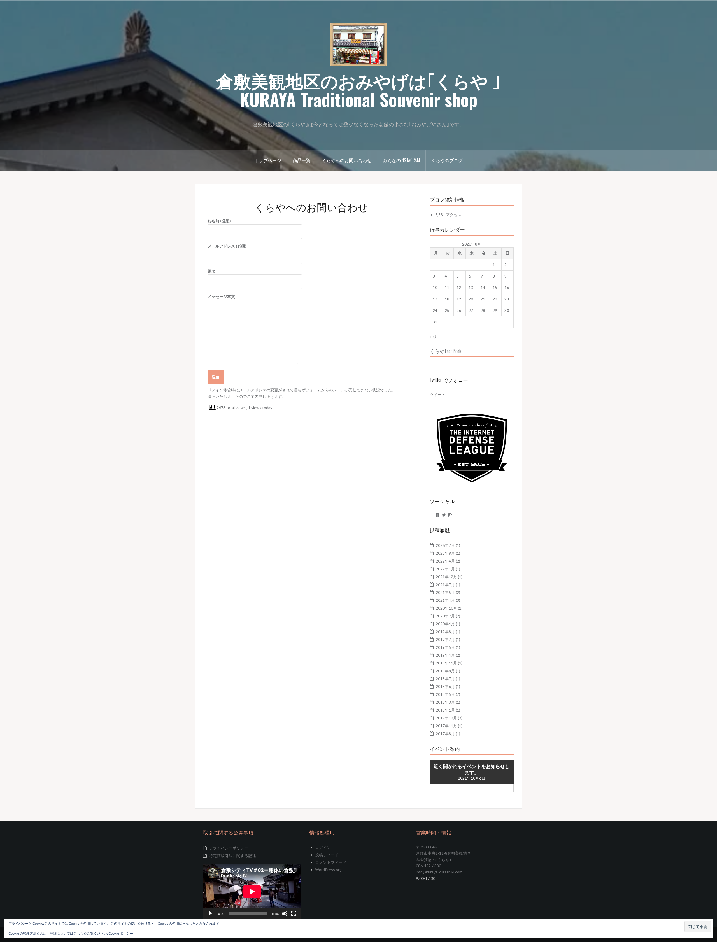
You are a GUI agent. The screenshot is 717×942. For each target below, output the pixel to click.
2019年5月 (445, 647)
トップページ (267, 160)
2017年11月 (446, 725)
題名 (211, 271)
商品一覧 (302, 160)
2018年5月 (445, 694)
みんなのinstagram (401, 160)
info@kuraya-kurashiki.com (439, 871)
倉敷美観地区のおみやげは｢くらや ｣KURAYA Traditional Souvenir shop (358, 89)
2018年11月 (446, 663)
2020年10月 (446, 608)
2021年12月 (446, 576)
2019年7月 (445, 639)
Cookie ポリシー (120, 933)
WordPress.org (328, 869)
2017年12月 (446, 717)
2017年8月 (445, 733)
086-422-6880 (428, 865)
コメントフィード (330, 862)
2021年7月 (445, 584)
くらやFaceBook (445, 351)
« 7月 (434, 336)
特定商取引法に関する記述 (232, 855)
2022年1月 (445, 568)
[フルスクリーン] (294, 913)
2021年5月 (445, 592)
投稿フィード (327, 854)
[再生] (210, 913)
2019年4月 (445, 655)
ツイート (437, 394)
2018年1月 (445, 710)
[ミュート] (285, 913)
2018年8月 (445, 670)
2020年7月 (445, 616)
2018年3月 (445, 702)
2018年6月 (445, 686)
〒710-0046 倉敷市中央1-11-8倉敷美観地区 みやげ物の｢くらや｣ (443, 853)
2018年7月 (445, 678)
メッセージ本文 (221, 296)
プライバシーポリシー (228, 847)
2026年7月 (445, 545)
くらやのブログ (447, 160)
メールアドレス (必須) (227, 246)
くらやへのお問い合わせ (346, 160)
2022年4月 (445, 561)
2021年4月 (445, 600)
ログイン (323, 847)
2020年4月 (445, 623)
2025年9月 (445, 553)
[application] (252, 891)
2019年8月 (445, 631)
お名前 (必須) (219, 220)
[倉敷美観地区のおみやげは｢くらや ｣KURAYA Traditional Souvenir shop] (358, 44)
